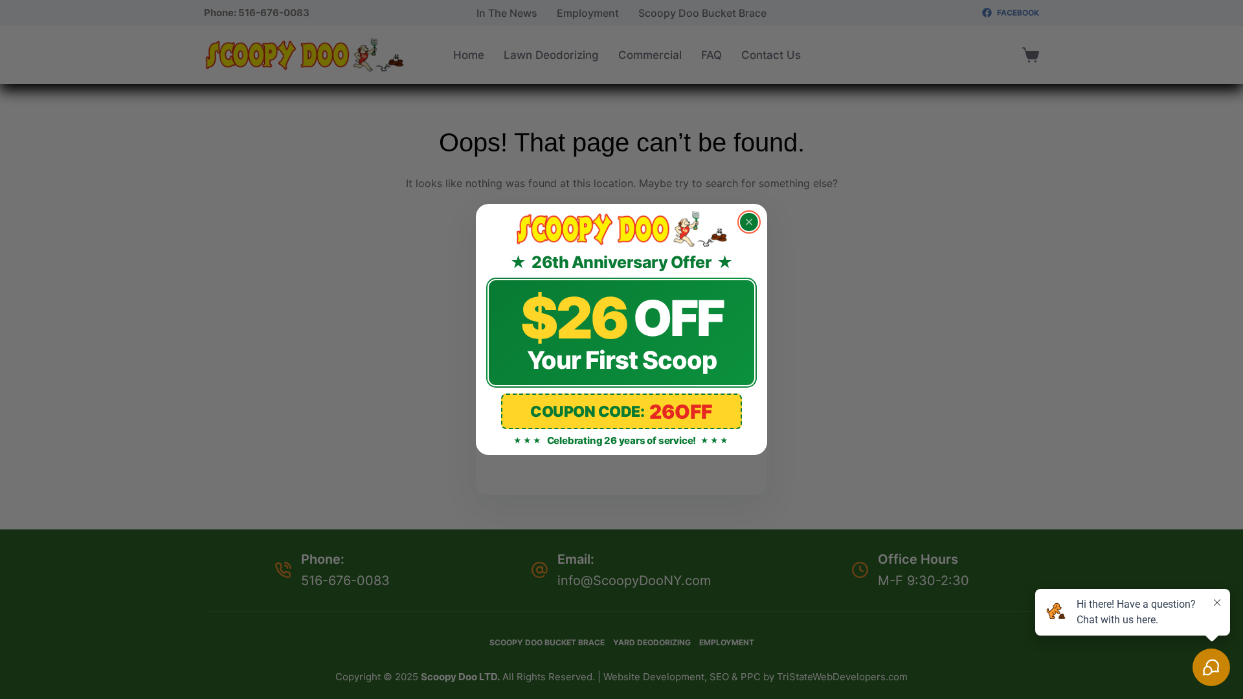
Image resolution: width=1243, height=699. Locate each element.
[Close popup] (749, 222)
